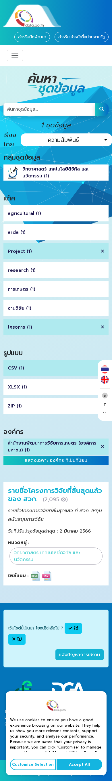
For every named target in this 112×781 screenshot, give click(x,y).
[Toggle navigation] (15, 55)
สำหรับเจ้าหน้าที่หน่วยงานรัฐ (81, 37)
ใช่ (75, 628)
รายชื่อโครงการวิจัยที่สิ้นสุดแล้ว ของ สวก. (55, 494)
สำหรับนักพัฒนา (32, 37)
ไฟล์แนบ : (18, 575)
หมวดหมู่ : (18, 542)
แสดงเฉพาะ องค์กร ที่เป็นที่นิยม (56, 460)
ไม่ (19, 639)
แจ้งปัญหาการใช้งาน (79, 654)
